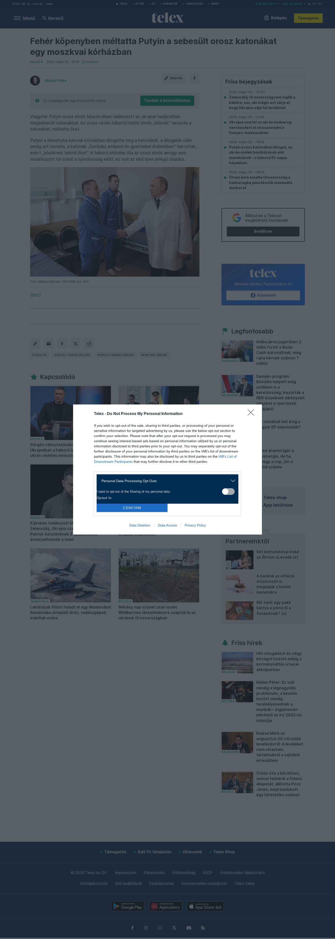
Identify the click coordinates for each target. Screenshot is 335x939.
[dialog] (167, 469)
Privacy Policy (195, 525)
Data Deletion (139, 525)
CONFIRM (132, 508)
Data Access (167, 525)
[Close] (252, 414)
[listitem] (166, 480)
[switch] (228, 491)
